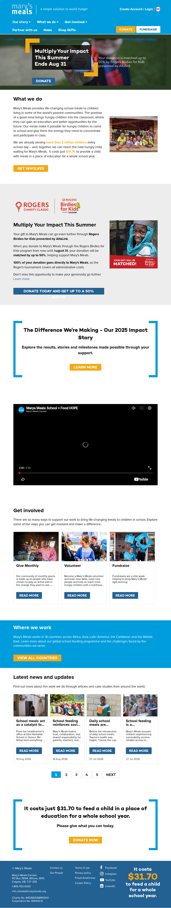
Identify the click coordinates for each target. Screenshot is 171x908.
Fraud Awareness (85, 878)
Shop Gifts (67, 30)
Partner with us (24, 30)
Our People (56, 873)
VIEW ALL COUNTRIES (37, 658)
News (48, 30)
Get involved (74, 22)
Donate (125, 29)
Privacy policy (83, 873)
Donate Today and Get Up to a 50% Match (59, 292)
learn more (85, 367)
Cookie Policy (83, 883)
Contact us (56, 868)
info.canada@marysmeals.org (29, 891)
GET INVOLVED (30, 168)
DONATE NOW (85, 840)
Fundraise (148, 29)
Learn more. (21, 278)
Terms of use (82, 868)
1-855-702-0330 (21, 886)
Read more (30, 595)
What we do (46, 22)
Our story (20, 22)
